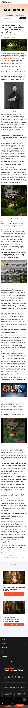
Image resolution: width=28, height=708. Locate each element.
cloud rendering (18, 478)
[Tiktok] (15, 677)
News (3, 15)
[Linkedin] (9, 677)
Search (22, 18)
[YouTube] (5, 677)
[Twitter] (22, 677)
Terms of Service (9, 690)
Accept (20, 705)
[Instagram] (19, 677)
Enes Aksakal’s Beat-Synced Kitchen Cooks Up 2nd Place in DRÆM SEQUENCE (14, 589)
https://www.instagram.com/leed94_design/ (13, 557)
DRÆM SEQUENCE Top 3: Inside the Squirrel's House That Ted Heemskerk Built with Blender (13, 619)
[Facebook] (12, 677)
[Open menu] (25, 2)
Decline (8, 705)
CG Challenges (9, 15)
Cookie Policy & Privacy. (14, 701)
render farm (9, 63)
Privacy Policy (19, 690)
